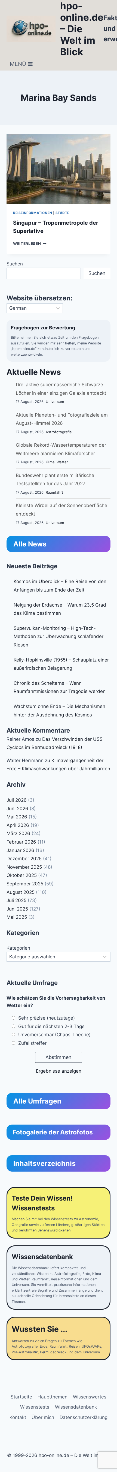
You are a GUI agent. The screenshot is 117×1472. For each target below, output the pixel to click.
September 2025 (25, 883)
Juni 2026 (17, 808)
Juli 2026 (17, 800)
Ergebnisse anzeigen (58, 1071)
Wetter (62, 462)
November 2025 (24, 867)
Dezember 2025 (24, 858)
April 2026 (18, 825)
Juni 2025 (17, 909)
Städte (63, 213)
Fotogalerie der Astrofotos (53, 1132)
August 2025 (21, 892)
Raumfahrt (54, 492)
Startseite (21, 1397)
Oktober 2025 (22, 875)
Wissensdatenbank (76, 1407)
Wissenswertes (89, 1397)
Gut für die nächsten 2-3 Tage (51, 1026)
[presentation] (58, 169)
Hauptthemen (52, 1397)
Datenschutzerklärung (83, 1417)
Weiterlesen (30, 243)
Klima (50, 462)
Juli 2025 (16, 900)
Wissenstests (34, 1407)
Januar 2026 (20, 850)
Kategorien (18, 948)
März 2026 (18, 833)
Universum (55, 401)
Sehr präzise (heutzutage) (46, 1018)
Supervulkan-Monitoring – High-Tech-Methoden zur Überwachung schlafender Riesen (58, 636)
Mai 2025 (17, 917)
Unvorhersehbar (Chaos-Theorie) (54, 1034)
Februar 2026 (21, 842)
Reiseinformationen (32, 213)
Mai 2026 (17, 817)
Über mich (43, 1417)
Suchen (15, 264)
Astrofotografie (59, 432)
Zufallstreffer (32, 1043)
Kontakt (18, 1417)
